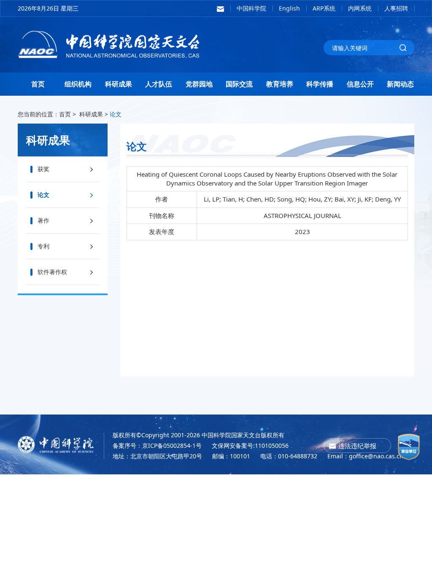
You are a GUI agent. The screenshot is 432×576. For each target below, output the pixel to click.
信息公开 (360, 84)
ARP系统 (324, 8)
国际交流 (239, 84)
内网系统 (360, 8)
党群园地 (199, 84)
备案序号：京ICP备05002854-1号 (157, 445)
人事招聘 (396, 8)
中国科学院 (251, 8)
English (289, 8)
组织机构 (78, 84)
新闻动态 (400, 84)
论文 (116, 114)
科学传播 (319, 84)
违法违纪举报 (357, 445)
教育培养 (279, 84)
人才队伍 (158, 84)
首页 (38, 84)
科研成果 (118, 84)
